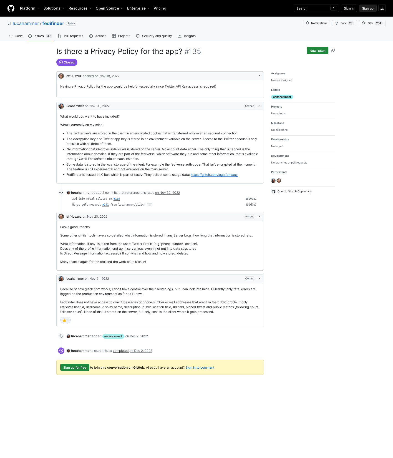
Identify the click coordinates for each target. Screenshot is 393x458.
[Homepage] (11, 8)
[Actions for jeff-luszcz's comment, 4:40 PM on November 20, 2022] (259, 216)
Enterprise (136, 8)
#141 (105, 204)
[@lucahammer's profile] (61, 106)
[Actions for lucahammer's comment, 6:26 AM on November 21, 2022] (259, 278)
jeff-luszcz (74, 76)
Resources (78, 8)
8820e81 (251, 198)
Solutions (51, 8)
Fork (346, 23)
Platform (27, 8)
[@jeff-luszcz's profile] (61, 75)
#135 (116, 198)
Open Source (107, 8)
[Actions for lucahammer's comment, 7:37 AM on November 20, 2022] (259, 106)
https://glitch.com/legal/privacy (214, 174)
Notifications (319, 23)
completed (121, 350)
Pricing (160, 8)
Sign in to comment (200, 367)
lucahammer (26, 23)
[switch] (65, 320)
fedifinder (53, 23)
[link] (79, 192)
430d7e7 (251, 204)
